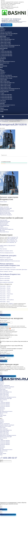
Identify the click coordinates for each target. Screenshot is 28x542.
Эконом (1, 271)
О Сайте (2, 246)
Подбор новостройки (4, 207)
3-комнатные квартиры (6, 54)
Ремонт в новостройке (4, 280)
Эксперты (2, 29)
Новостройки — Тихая (4, 297)
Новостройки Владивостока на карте (8, 267)
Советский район (3, 220)
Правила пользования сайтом (6, 250)
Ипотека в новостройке (5, 278)
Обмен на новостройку (5, 276)
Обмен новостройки (5, 42)
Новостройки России (5, 40)
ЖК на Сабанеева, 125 (13, 237)
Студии (2, 49)
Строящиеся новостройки (15, 269)
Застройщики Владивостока (10, 274)
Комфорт (6, 271)
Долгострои (2, 230)
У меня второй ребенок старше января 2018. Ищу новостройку (11, 346)
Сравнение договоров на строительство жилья (10, 260)
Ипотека (2, 60)
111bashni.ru (10, 303)
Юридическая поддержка (5, 257)
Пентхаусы (3, 57)
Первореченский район (5, 221)
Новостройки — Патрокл (5, 292)
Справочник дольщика (8, 255)
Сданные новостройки (5, 269)
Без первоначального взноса (7, 61)
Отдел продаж (3, 65)
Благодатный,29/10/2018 (13, 124)
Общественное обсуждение (6, 214)
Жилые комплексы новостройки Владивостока (10, 264)
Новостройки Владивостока (7, 39)
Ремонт (1, 64)
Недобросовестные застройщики (8, 33)
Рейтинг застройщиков (6, 32)
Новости (2, 30)
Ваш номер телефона (5, 322)
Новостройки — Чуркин (5, 295)
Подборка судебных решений (6, 259)
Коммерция (3, 58)
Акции (1, 67)
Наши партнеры (3, 248)
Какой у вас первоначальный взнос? (8, 331)
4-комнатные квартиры (6, 55)
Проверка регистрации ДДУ (7, 46)
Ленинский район (3, 224)
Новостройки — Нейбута (5, 290)
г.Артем (1, 226)
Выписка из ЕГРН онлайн (6, 35)
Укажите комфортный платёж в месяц (8, 335)
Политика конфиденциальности (7, 252)
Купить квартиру (4, 48)
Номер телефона (4, 359)
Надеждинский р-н (4, 228)
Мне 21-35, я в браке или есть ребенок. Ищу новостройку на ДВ (14, 342)
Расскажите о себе (4, 338)
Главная (2, 27)
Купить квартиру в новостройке (6, 282)
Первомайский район (4, 225)
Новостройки (3, 36)
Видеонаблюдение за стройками (7, 210)
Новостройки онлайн (5, 43)
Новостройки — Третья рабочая (7, 299)
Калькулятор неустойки (5, 212)
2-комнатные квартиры (6, 52)
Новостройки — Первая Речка (6, 293)
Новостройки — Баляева (5, 286)
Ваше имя (2, 357)
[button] (14, 69)
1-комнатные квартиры (6, 51)
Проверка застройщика (5, 209)
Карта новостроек (5, 38)
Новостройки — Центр (5, 301)
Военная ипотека (4, 63)
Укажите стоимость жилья (6, 330)
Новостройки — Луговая (5, 288)
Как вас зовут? (3, 320)
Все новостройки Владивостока (6, 229)
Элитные (11, 271)
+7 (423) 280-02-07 (24, 113)
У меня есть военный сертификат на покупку (11, 348)
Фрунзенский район (4, 222)
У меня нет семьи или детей (6, 350)
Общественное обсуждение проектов (10, 45)
